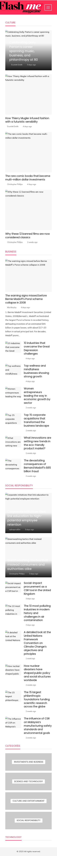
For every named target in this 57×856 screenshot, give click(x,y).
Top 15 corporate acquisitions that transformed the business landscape (36, 420)
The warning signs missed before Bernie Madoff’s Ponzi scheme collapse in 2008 (26, 299)
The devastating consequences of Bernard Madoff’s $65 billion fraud (37, 466)
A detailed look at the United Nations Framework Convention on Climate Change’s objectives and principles (37, 643)
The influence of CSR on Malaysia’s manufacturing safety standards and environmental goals (38, 726)
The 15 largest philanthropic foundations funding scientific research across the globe (37, 699)
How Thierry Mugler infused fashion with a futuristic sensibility (27, 120)
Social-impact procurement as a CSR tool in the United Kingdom (37, 588)
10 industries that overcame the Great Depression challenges (37, 348)
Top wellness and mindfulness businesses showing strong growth (36, 371)
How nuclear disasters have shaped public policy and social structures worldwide (37, 673)
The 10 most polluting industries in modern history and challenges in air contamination (37, 613)
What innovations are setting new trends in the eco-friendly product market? (37, 443)
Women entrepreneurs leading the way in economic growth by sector (37, 396)
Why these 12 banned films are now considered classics (27, 235)
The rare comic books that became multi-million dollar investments (27, 177)
